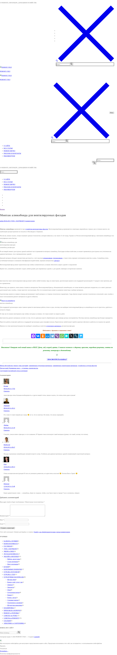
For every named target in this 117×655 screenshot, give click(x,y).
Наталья (6, 484)
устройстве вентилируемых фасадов (36, 229)
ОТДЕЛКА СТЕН (9, 574)
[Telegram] (52, 336)
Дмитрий (7, 405)
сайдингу (57, 260)
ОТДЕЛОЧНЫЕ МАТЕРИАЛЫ (14, 577)
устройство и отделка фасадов (87, 365)
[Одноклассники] (43, 336)
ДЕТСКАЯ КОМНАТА (11, 554)
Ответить (7, 391)
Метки (2, 365)
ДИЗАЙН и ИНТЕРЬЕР (11, 556)
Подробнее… (4, 651)
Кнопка (2, 209)
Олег (5, 464)
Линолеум (10, 587)
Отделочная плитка (13, 592)
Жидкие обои (11, 579)
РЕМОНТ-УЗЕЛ (5, 71)
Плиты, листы (11, 597)
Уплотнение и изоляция (14, 603)
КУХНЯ (6, 567)
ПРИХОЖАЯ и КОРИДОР (12, 610)
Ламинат (10, 585)
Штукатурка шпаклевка (14, 605)
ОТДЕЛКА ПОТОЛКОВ (11, 572)
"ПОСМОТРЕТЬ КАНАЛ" (57, 359)
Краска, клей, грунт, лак (14, 582)
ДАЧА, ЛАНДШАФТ (17, 221)
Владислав (7, 445)
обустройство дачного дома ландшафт (16, 365)
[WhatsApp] (62, 336)
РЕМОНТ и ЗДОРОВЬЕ (11, 613)
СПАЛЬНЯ (7, 621)
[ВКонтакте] (38, 336)
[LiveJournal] (76, 336)
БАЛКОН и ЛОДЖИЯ (11, 541)
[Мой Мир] (47, 336)
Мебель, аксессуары (13, 559)
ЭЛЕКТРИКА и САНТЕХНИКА (14, 623)
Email (2, 524)
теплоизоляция (57, 258)
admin (2, 221)
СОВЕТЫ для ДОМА (10, 615)
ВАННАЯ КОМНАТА (11, 543)
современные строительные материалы (65, 365)
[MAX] (33, 336)
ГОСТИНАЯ (8, 546)
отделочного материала (53, 326)
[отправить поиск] (71, 64)
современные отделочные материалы (40, 365)
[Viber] (57, 336)
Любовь (6, 425)
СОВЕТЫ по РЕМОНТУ (11, 618)
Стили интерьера (12, 561)
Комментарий (5, 516)
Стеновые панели (12, 600)
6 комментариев (29, 221)
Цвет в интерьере (12, 564)
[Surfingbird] (81, 336)
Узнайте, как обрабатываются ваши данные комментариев (52, 532)
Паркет (9, 595)
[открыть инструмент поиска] (85, 61)
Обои (9, 590)
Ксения (6, 386)
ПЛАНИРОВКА (9, 608)
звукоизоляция (47, 258)
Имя (2, 520)
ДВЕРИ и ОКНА (9, 551)
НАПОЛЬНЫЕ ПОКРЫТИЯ (13, 569)
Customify (37, 637)
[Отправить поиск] (94, 163)
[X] (71, 336)
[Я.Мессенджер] (66, 336)
